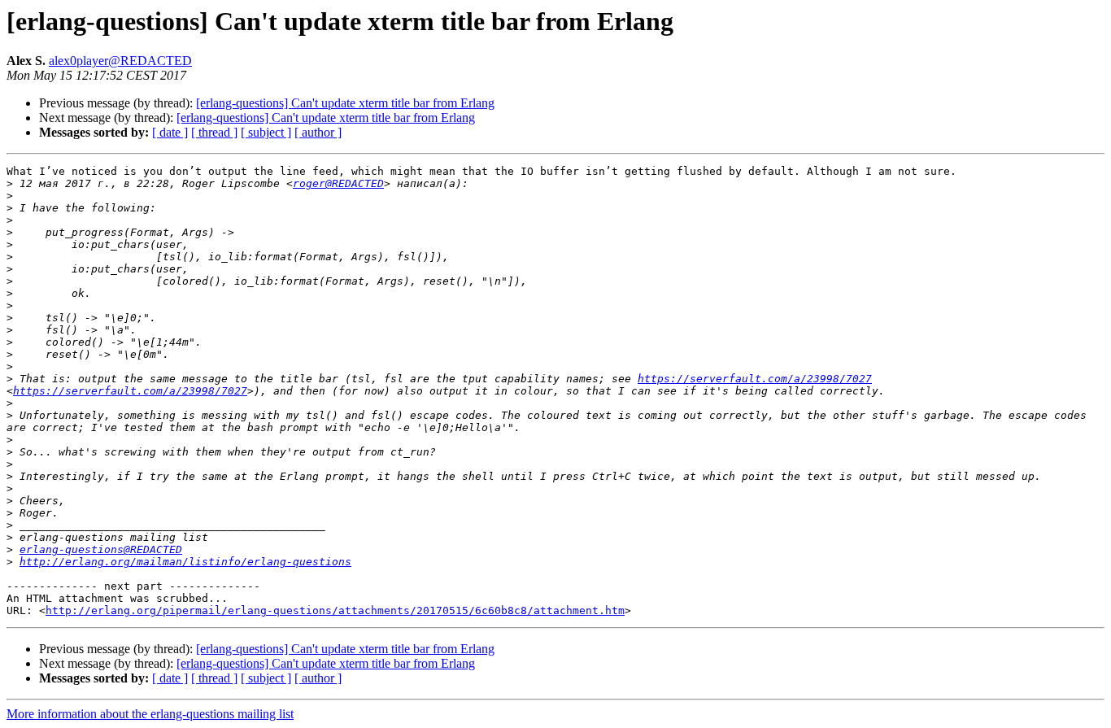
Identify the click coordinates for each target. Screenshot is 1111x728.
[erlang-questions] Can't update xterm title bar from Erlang (345, 103)
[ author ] (318, 132)
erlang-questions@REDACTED (101, 549)
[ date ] (170, 132)
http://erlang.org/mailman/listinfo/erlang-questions (185, 562)
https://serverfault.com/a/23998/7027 (755, 379)
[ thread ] (214, 132)
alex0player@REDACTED (120, 61)
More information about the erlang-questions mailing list (150, 714)
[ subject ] (266, 132)
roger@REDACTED (338, 183)
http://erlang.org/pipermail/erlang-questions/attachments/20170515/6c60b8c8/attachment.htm (335, 610)
